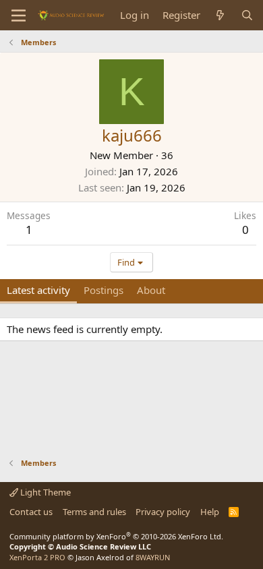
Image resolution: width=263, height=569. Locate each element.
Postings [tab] (103, 290)
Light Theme (44, 492)
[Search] (247, 15)
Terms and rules (94, 512)
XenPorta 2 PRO (37, 557)
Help (209, 512)
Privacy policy (163, 512)
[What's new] (220, 15)
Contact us (31, 512)
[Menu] (18, 15)
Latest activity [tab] (38, 290)
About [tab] (151, 290)
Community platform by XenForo (116, 536)
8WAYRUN (153, 557)
